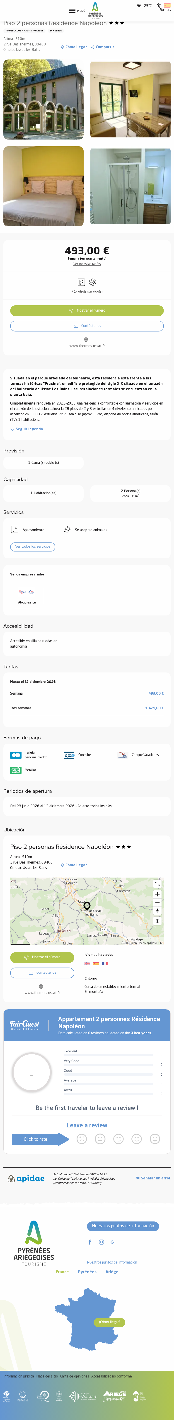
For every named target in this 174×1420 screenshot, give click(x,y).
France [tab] (62, 1272)
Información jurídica (18, 1376)
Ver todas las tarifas (87, 264)
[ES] (167, 5)
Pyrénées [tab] (87, 1272)
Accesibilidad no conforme (111, 1376)
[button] (166, 10)
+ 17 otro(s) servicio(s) (87, 291)
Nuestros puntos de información (123, 1226)
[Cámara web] (139, 5)
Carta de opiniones (74, 1376)
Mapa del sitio (47, 1376)
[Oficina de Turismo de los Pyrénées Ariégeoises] (95, 10)
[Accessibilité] (159, 5)
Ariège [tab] (112, 1272)
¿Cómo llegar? (109, 1322)
